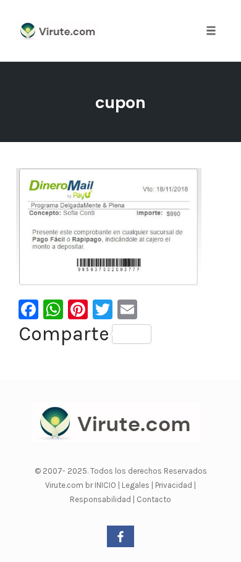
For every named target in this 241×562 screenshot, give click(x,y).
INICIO (106, 485)
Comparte (64, 334)
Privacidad (174, 485)
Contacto (154, 499)
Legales (136, 485)
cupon (120, 103)
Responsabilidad (101, 499)
